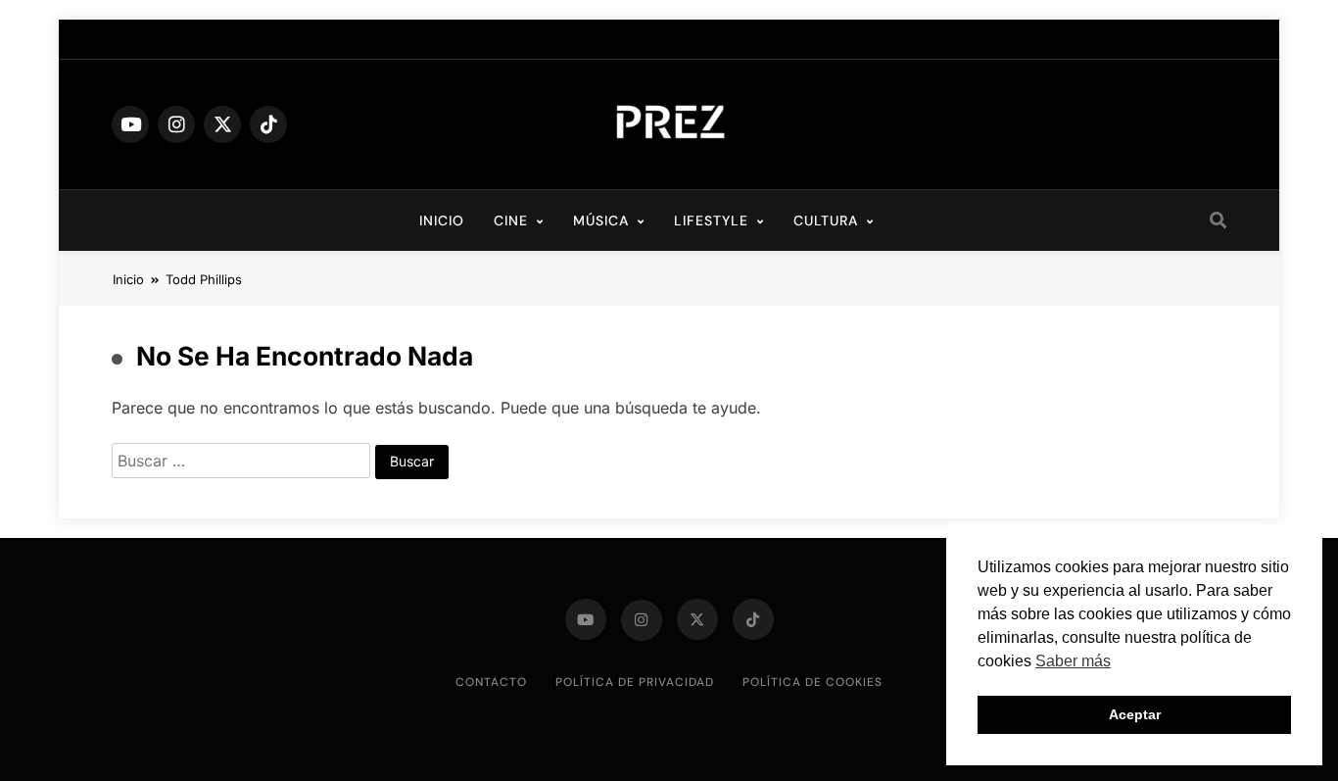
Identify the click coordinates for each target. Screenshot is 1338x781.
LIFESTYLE (711, 220)
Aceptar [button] (1135, 714)
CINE (511, 220)
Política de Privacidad (634, 682)
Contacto (491, 682)
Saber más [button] (1073, 661)
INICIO (441, 220)
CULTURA (825, 220)
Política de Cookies (812, 682)
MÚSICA (601, 220)
